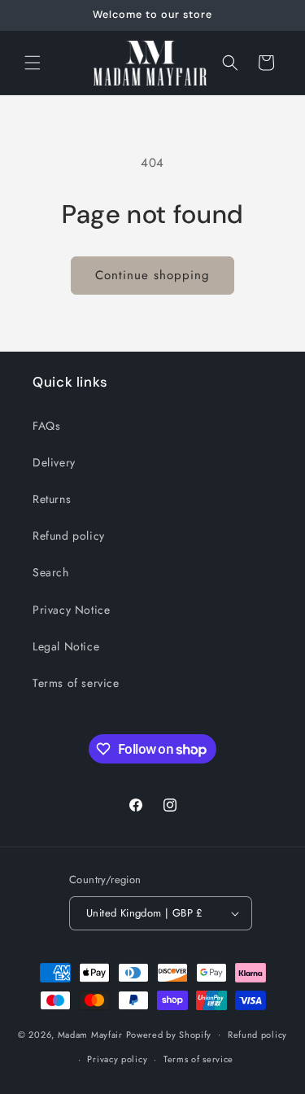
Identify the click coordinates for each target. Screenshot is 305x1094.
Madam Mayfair (90, 1033)
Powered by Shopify (169, 1033)
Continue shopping (152, 275)
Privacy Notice (71, 610)
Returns (52, 499)
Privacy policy (117, 1059)
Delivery (54, 462)
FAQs (46, 426)
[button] (32, 63)
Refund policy (69, 535)
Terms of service (76, 683)
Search (51, 572)
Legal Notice (66, 646)
